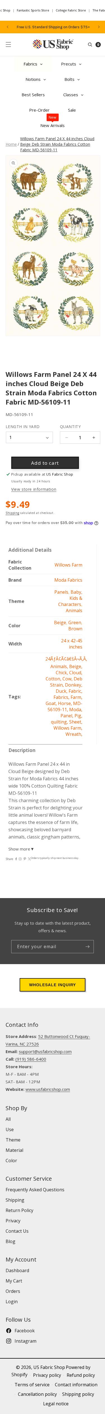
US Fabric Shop (49, 1367)
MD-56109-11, (65, 706)
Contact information (76, 1385)
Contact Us (17, 1231)
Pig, (78, 716)
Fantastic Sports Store (33, 10)
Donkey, (73, 685)
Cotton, (54, 679)
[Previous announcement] (7, 27)
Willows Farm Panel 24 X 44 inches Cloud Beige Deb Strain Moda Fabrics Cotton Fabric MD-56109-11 (57, 144)
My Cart (14, 1281)
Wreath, (74, 734)
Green (74, 622)
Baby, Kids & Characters (70, 598)
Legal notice (56, 1404)
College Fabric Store (71, 10)
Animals (74, 610)
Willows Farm (68, 565)
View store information (33, 489)
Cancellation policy (37, 1394)
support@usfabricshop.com (45, 1051)
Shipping (12, 513)
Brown (75, 629)
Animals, (59, 666)
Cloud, (75, 673)
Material (14, 1150)
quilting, (60, 722)
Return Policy (19, 1210)
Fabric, (75, 691)
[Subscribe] (87, 946)
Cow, (68, 679)
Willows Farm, (67, 728)
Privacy (13, 1221)
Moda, (75, 709)
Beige (60, 622)
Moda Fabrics (68, 580)
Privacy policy (47, 1375)
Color (11, 1160)
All (8, 1119)
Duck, (62, 691)
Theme (13, 1140)
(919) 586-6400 (30, 1059)
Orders (13, 1291)
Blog (10, 1241)
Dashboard (17, 1270)
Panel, (67, 716)
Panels (61, 592)
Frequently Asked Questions (35, 1190)
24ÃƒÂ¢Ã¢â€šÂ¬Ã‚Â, (66, 659)
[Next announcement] (99, 27)
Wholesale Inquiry (52, 985)
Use (10, 1129)
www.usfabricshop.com (47, 1089)
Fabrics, (62, 697)
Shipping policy (78, 1394)
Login (12, 1301)
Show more (21, 849)
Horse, (65, 703)
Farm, (76, 697)
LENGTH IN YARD (23, 426)
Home (11, 144)
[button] (8, 44)
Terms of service (32, 1385)
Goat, (52, 703)
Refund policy (81, 1375)
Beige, (75, 666)
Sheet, (75, 722)
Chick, (62, 673)
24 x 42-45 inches (71, 644)
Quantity (70, 426)
